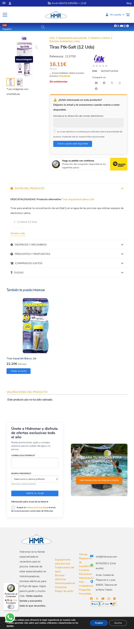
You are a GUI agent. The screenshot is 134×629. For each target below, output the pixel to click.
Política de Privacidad (36, 507)
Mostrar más (17, 233)
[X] (118, 26)
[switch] (11, 607)
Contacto (84, 570)
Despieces (61, 587)
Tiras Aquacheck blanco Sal (78, 199)
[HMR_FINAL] (37, 539)
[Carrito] (127, 15)
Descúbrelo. (65, 76)
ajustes (10, 625)
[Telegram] (127, 26)
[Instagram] (124, 26)
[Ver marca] (24, 39)
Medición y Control (100, 38)
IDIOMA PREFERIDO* (21, 473)
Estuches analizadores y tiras (65, 41)
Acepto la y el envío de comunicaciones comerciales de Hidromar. (33, 509)
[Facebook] (115, 26)
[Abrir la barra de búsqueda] (43, 27)
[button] (4, 14)
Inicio (52, 38)
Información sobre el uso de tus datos (28, 501)
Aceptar (99, 622)
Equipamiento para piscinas (72, 38)
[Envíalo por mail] (96, 83)
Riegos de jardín (64, 591)
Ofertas (83, 554)
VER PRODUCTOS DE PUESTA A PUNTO (99, 480)
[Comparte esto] (104, 83)
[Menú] (16, 584)
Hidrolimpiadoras (65, 583)
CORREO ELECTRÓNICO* (23, 455)
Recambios (85, 574)
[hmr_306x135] (55, 15)
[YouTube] (121, 26)
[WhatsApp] (10, 617)
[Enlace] (4, 3)
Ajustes (118, 622)
